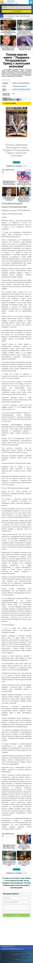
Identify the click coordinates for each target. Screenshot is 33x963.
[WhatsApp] (13, 100)
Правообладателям (7, 946)
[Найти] (29, 7)
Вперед (16, 162)
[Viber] (11, 100)
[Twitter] (20, 100)
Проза (14, 89)
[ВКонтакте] (4, 100)
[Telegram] (15, 100)
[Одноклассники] (8, 100)
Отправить (16, 915)
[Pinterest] (18, 100)
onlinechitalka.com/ (9, 2)
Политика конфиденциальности (11, 949)
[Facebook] (6, 100)
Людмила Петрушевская (20, 86)
